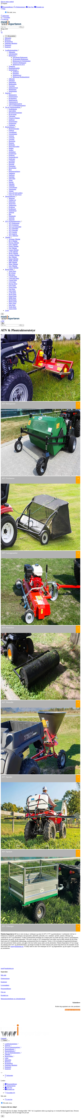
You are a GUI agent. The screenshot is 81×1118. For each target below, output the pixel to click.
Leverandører (5, 985)
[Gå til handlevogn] (2, 32)
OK (2, 1116)
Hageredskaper (10, 1049)
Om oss (3, 992)
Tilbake (4, 1040)
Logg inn (9, 1099)
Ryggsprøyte (9, 41)
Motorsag (8, 40)
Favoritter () (10, 1093)
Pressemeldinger (7, 7)
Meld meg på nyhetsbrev (72, 1010)
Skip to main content (7, 1)
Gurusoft (3, 1038)
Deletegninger (20, 7)
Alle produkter (11, 36)
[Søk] (21, 27)
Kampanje (8, 45)
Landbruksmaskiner (11, 1044)
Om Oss (31, 7)
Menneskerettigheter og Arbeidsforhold (13, 999)
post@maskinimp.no (17, 946)
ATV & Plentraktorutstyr (13, 1053)
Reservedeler (9, 1056)
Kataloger (8, 47)
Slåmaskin (8, 38)
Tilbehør (7, 1054)
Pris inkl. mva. (11, 12)
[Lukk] (9, 1040)
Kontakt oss (40, 7)
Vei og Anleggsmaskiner (12, 1047)
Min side (3, 975)
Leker (6, 1058)
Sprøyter (7, 1045)
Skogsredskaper (10, 1051)
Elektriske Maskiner (11, 43)
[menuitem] (42, 1044)
